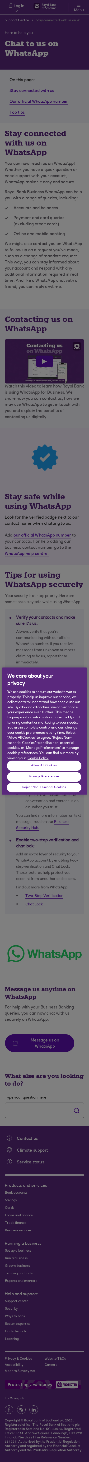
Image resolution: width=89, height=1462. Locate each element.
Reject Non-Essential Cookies (44, 787)
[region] (44, 731)
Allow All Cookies (44, 765)
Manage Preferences (44, 776)
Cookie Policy (38, 758)
